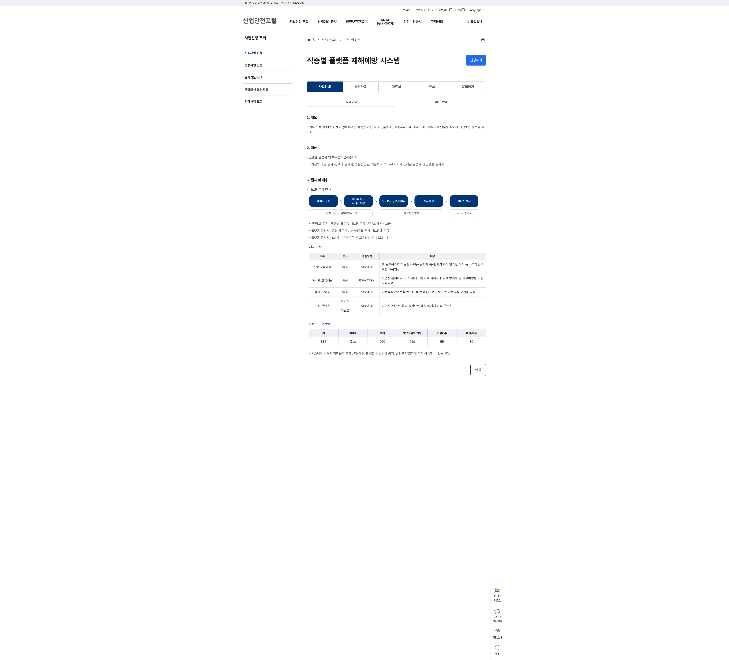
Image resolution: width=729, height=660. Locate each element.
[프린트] (483, 40)
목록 (478, 369)
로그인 (406, 10)
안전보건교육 (355, 22)
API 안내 (441, 102)
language (476, 10)
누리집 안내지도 (425, 10)
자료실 (396, 87)
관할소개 (497, 637)
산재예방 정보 (327, 24)
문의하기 (468, 87)
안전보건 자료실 (497, 598)
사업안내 (351, 102)
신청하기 (476, 60)
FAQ (432, 87)
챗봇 (497, 654)
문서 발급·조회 (254, 77)
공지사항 (360, 87)
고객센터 (437, 24)
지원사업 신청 (253, 55)
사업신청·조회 (298, 24)
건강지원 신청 (254, 65)
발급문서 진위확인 (256, 89)
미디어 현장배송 (497, 619)
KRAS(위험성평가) (385, 23)
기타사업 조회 (254, 102)
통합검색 (476, 21)
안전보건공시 (412, 22)
